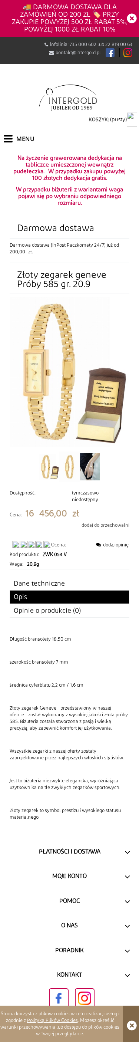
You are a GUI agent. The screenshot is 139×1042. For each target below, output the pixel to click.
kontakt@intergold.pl (78, 52)
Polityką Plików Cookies (52, 1020)
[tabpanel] (69, 728)
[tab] (69, 597)
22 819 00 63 (118, 44)
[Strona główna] (69, 97)
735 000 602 (83, 44)
